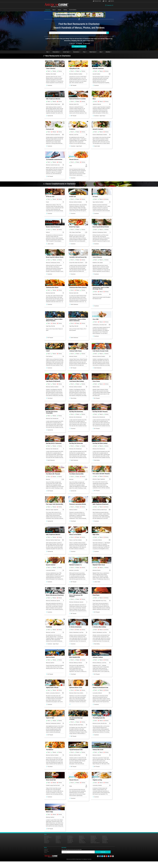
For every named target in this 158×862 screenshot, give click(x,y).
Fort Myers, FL (58, 841)
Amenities (108, 52)
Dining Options (56, 52)
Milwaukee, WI (81, 837)
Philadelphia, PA (93, 837)
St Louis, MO (104, 840)
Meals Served (92, 52)
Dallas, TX (57, 839)
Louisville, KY (69, 842)
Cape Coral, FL (46, 840)
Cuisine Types (66, 52)
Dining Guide (47, 9)
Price (84, 52)
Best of (54, 9)
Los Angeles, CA (70, 841)
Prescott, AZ (93, 840)
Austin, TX (46, 839)
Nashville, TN (81, 840)
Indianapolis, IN (70, 840)
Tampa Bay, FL (104, 841)
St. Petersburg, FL (105, 839)
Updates (45, 852)
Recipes (59, 9)
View (47, 52)
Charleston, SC (110, 5)
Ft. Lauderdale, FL (70, 837)
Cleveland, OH (58, 837)
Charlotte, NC (46, 842)
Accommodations (72, 9)
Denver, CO (57, 840)
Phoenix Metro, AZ (94, 838)
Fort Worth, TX (69, 836)
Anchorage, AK (46, 836)
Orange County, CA (82, 842)
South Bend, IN (104, 838)
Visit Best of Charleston (79, 46)
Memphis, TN (81, 836)
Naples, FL (80, 839)
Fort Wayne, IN (58, 842)
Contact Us (46, 849)
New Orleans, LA (82, 841)
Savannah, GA (104, 837)
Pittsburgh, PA (93, 839)
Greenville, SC (69, 838)
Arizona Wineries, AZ (47, 837)
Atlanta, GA (46, 838)
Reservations (76, 52)
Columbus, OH (58, 838)
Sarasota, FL (104, 836)
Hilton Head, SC (70, 839)
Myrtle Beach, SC (82, 838)
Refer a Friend (46, 851)
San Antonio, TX (93, 841)
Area (101, 52)
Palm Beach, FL (93, 836)
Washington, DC (105, 842)
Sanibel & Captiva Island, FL (95, 842)
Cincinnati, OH (58, 836)
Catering (65, 9)
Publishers (46, 850)
